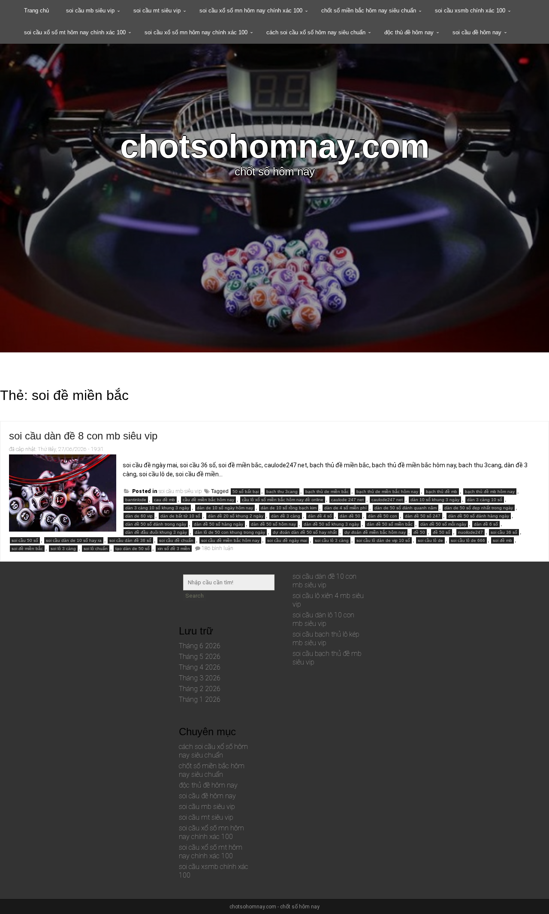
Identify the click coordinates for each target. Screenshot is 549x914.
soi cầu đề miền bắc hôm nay (230, 540)
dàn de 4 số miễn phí (345, 507)
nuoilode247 (470, 532)
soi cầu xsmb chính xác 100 (470, 10)
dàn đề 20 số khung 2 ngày (235, 516)
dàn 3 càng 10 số (484, 499)
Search (194, 595)
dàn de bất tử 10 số (180, 516)
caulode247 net (387, 499)
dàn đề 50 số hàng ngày (218, 524)
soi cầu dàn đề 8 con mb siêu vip (83, 436)
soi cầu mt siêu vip (157, 10)
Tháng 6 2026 (199, 646)
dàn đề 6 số (486, 524)
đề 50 (419, 532)
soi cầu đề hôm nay (476, 32)
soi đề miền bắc (27, 548)
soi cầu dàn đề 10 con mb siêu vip (324, 580)
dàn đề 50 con (382, 516)
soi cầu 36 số (504, 532)
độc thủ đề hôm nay (409, 32)
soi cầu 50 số (25, 540)
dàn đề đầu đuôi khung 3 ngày (156, 532)
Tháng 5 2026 (199, 656)
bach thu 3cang (282, 491)
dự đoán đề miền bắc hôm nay (375, 532)
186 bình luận (217, 548)
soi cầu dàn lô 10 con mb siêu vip (323, 619)
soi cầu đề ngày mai (287, 540)
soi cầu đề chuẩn (176, 540)
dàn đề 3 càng (285, 516)
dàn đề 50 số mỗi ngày (443, 524)
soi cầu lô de (430, 540)
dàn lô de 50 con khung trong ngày (230, 532)
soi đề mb (502, 540)
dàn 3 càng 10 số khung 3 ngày (157, 507)
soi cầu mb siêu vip (90, 10)
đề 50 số (441, 532)
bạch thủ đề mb (441, 491)
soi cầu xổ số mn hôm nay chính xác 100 (250, 10)
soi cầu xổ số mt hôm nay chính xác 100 (75, 32)
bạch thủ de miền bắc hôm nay (387, 491)
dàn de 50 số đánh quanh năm (405, 507)
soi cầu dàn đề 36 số (130, 540)
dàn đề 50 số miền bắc (390, 524)
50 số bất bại (245, 491)
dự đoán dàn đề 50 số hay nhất (305, 532)
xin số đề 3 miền (173, 548)
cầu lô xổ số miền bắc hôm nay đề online (282, 499)
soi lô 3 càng (63, 548)
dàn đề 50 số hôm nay (273, 524)
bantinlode (135, 499)
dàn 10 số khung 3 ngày (434, 499)
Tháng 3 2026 (199, 678)
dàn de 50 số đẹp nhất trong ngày (478, 507)
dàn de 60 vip (139, 516)
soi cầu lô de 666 (468, 540)
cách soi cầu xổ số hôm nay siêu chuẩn (315, 32)
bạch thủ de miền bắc (327, 491)
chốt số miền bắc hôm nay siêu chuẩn (368, 10)
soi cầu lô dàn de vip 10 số (383, 540)
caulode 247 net (347, 499)
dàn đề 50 (350, 516)
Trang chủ (36, 10)
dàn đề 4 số (320, 516)
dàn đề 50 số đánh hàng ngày (478, 516)
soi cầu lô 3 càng (332, 540)
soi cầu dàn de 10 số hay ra (74, 540)
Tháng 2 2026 (199, 689)
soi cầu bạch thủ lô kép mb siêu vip (326, 638)
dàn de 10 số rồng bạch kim (289, 507)
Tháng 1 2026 (199, 699)
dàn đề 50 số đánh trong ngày (155, 524)
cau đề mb (164, 499)
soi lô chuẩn (96, 548)
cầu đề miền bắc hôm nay (208, 499)
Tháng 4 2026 (199, 667)
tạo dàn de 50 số (132, 548)
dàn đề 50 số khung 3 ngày (331, 524)
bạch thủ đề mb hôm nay (490, 491)
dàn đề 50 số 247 (422, 516)
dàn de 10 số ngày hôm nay (225, 507)
